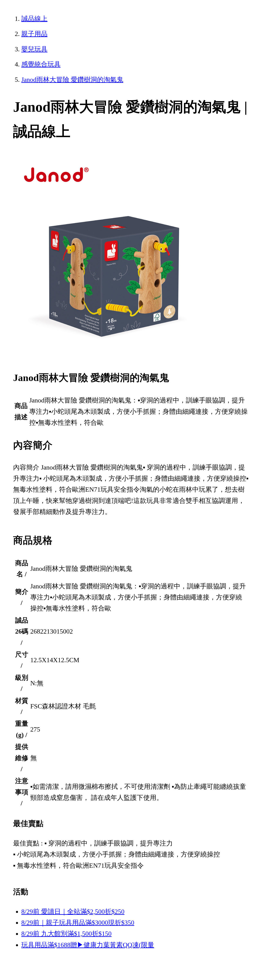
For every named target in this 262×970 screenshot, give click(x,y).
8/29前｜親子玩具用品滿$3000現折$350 (77, 922)
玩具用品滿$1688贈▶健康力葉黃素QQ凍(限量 (87, 945)
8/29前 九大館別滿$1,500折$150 (66, 933)
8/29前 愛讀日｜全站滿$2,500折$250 (72, 911)
